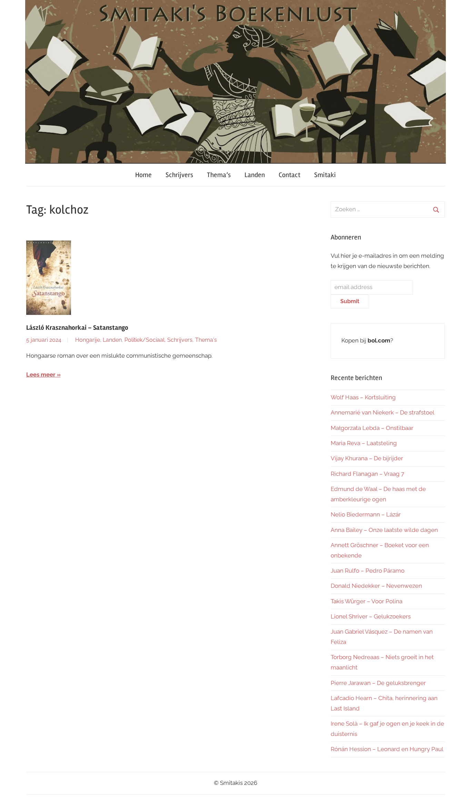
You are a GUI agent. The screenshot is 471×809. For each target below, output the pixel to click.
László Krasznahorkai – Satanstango (77, 328)
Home (143, 175)
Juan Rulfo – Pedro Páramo (367, 570)
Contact (289, 175)
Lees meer (41, 374)
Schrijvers (179, 175)
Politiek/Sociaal (144, 340)
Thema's (206, 340)
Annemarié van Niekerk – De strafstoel (382, 412)
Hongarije (87, 340)
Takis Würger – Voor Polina (366, 601)
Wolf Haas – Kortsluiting (363, 397)
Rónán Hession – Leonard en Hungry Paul (387, 749)
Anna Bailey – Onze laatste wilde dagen (384, 529)
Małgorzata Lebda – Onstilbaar (372, 427)
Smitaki (325, 175)
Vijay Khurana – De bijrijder (367, 458)
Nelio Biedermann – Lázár (366, 514)
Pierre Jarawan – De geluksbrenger (378, 682)
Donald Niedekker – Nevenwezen (376, 585)
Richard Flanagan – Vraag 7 (367, 473)
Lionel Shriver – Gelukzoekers (371, 616)
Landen (254, 175)
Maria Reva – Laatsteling (364, 443)
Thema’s (219, 175)
